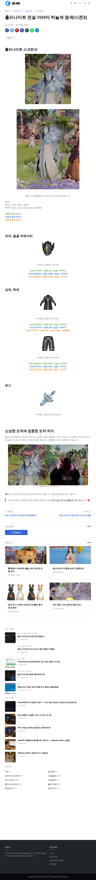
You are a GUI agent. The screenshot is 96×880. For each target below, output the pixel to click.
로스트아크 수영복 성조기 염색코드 (68, 568)
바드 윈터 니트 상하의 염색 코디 (67, 604)
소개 (51, 853)
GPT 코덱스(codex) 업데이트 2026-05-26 (34, 727)
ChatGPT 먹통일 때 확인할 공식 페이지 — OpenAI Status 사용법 (44, 740)
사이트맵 (53, 864)
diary (20, 659)
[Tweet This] (12, 30)
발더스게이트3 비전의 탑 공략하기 (31, 636)
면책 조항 (53, 857)
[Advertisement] (48, 813)
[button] (80, 3)
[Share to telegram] (37, 30)
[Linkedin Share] (22, 30)
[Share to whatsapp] (32, 30)
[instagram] (75, 3)
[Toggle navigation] (89, 3)
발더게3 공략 (22, 633)
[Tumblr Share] (27, 30)
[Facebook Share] (7, 30)
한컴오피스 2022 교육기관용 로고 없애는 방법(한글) (38, 687)
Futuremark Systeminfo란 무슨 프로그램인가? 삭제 (39, 661)
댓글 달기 (17, 532)
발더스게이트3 (32, 633)
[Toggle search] (84, 3)
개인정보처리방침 (57, 860)
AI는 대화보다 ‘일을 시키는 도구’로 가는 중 (34, 715)
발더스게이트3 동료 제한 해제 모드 (31, 674)
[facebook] (71, 3)
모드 (19, 646)
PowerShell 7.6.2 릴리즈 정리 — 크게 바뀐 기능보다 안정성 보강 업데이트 (47, 702)
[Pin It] (17, 30)
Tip (23, 659)
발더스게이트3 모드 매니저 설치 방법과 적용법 (36, 649)
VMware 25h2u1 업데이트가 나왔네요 (33, 753)
